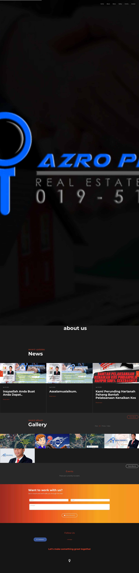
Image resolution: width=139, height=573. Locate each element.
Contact (133, 4)
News (114, 4)
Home (102, 4)
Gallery (120, 4)
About (108, 4)
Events (126, 4)
